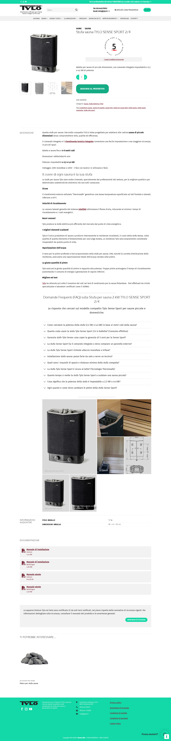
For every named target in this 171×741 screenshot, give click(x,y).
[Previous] (24, 53)
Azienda (36, 18)
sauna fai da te (95, 18)
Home (78, 28)
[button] (147, 10)
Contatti (134, 18)
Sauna (43, 18)
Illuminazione (70, 18)
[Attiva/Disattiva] (44, 325)
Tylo (44, 283)
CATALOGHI (83, 18)
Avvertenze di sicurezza (119, 708)
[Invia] (76, 10)
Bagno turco (55, 18)
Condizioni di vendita (118, 713)
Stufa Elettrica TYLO (96, 104)
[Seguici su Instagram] (23, 2)
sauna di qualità (99, 108)
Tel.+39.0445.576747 (100, 8)
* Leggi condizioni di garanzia (114, 59)
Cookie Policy (115, 724)
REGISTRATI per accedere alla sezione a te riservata (131, 2)
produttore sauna (85, 108)
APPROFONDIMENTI (110, 18)
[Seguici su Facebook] (21, 2)
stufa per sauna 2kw (120, 108)
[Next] (68, 53)
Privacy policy (115, 703)
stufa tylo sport (89, 110)
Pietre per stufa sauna (29, 683)
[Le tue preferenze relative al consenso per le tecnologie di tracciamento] (166, 736)
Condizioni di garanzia (119, 718)
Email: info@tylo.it (100, 11)
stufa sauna (132, 108)
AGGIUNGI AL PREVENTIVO (92, 89)
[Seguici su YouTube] (26, 2)
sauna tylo (109, 108)
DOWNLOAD (124, 18)
